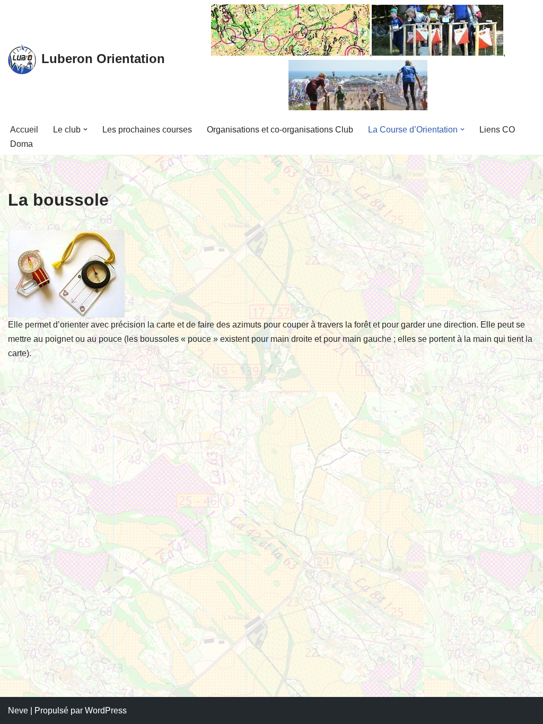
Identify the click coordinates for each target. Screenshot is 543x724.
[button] (85, 129)
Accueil (24, 129)
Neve (18, 710)
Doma (21, 143)
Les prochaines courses (147, 129)
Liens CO (497, 129)
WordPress (106, 710)
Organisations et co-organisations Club (280, 129)
